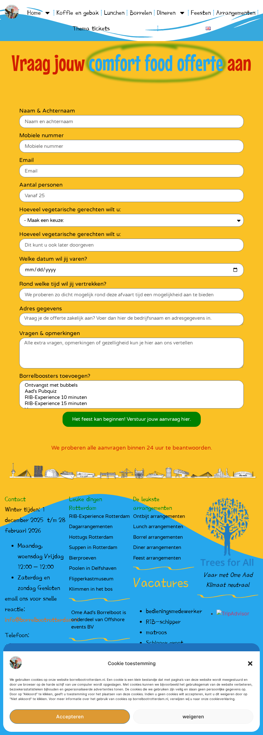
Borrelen (141, 12)
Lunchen (114, 12)
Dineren (166, 12)
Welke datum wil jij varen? (53, 259)
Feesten (201, 12)
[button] (250, 663)
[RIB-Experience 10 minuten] (130, 397)
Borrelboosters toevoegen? (54, 376)
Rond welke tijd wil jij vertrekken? (62, 284)
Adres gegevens (40, 308)
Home (34, 12)
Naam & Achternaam (47, 110)
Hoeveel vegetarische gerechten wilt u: (70, 209)
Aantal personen (41, 185)
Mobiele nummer (41, 135)
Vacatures (160, 582)
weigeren (193, 717)
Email (26, 160)
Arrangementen (235, 12)
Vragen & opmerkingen (49, 333)
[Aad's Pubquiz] (130, 391)
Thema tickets (91, 28)
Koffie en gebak (77, 12)
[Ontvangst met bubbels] (130, 385)
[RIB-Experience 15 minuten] (130, 404)
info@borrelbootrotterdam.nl (41, 619)
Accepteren (70, 717)
